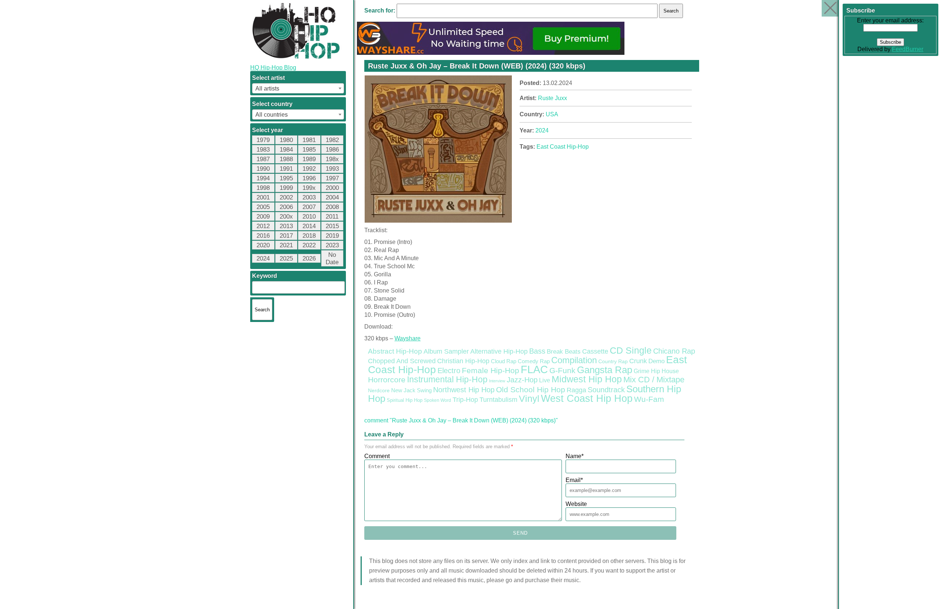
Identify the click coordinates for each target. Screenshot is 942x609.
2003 (309, 197)
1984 (286, 149)
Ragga (576, 390)
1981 (309, 140)
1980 (286, 140)
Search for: (379, 10)
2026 (309, 258)
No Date (332, 258)
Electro (449, 371)
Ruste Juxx (552, 98)
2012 (263, 226)
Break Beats (564, 351)
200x (286, 216)
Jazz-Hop (522, 379)
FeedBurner (908, 49)
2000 (332, 187)
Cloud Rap (503, 361)
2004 (332, 197)
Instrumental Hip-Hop (447, 379)
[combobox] (298, 88)
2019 (332, 235)
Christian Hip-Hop (463, 361)
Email (574, 480)
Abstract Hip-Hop (395, 351)
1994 (263, 178)
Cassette (595, 351)
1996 (309, 178)
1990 (263, 168)
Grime (641, 371)
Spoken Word (437, 400)
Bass (537, 351)
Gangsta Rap (604, 369)
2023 (332, 245)
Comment (377, 456)
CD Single (631, 350)
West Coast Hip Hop (587, 398)
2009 (263, 216)
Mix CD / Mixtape (653, 379)
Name (575, 456)
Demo (656, 361)
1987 (263, 159)
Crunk (638, 361)
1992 (309, 168)
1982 (332, 140)
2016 (263, 235)
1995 (286, 178)
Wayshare (407, 338)
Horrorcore (387, 379)
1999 (286, 187)
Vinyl (529, 398)
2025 (286, 258)
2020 (263, 245)
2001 (263, 197)
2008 (332, 206)
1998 (263, 187)
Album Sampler (446, 351)
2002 (286, 197)
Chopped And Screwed (402, 361)
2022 (309, 245)
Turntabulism (498, 399)
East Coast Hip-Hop (562, 147)
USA (552, 114)
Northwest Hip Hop (464, 390)
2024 (263, 258)
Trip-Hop (465, 399)
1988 (286, 159)
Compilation (574, 360)
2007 (309, 206)
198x (332, 159)
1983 (263, 149)
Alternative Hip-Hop (499, 351)
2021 (286, 245)
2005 (263, 206)
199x (309, 187)
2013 (286, 226)
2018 (309, 235)
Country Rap (613, 361)
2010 (309, 216)
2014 (309, 226)
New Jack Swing (411, 390)
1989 (309, 159)
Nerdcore (379, 390)
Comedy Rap (534, 361)
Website (576, 504)
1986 (332, 149)
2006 (286, 206)
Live (544, 380)
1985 (309, 149)
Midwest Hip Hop (587, 379)
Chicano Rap (674, 351)
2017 (286, 235)
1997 (332, 178)
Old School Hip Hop (530, 389)
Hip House (665, 371)
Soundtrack (606, 390)
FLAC (534, 369)
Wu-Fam (649, 399)
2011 (332, 216)
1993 (332, 168)
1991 (286, 168)
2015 (332, 226)
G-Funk (562, 370)
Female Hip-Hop (490, 370)
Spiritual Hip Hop (404, 400)
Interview (497, 381)
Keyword (264, 276)
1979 (263, 140)
